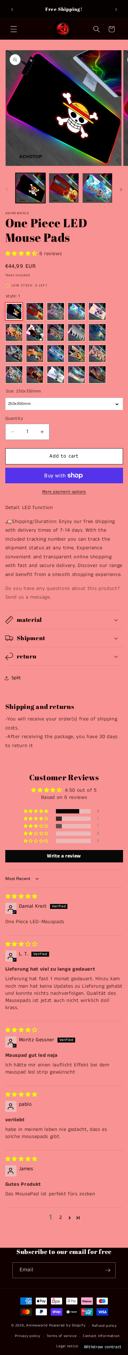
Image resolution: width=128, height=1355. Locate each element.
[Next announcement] (116, 9)
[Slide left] (7, 190)
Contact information (101, 1336)
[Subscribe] (107, 1270)
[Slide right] (121, 190)
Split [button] (16, 678)
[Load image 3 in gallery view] (97, 188)
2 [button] (60, 1217)
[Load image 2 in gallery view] (64, 188)
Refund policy (104, 1325)
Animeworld (37, 1325)
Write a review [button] (64, 856)
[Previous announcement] (12, 9)
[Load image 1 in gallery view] (31, 188)
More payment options (64, 492)
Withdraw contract (103, 1347)
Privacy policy (27, 1336)
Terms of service (61, 1336)
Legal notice (67, 1346)
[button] (13, 29)
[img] (21, 896)
